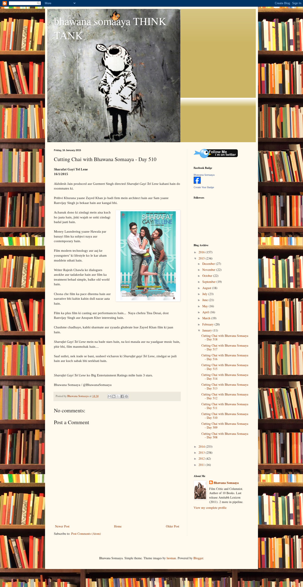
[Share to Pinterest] (126, 396)
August (207, 288)
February (208, 324)
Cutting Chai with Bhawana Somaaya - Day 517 (224, 347)
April (206, 312)
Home (118, 526)
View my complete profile (210, 507)
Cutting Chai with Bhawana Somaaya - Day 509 (224, 425)
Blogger (198, 558)
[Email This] (109, 396)
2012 (202, 458)
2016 (202, 252)
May (205, 306)
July (205, 294)
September (209, 282)
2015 (202, 258)
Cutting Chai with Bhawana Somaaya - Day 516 (224, 357)
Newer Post (62, 526)
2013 (202, 452)
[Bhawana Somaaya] (197, 182)
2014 (202, 446)
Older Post (172, 526)
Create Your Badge (204, 187)
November (209, 270)
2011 (202, 465)
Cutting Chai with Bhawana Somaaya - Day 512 (224, 396)
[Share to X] (118, 396)
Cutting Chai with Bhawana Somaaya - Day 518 (224, 337)
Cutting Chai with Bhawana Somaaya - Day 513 (224, 386)
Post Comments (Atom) (86, 533)
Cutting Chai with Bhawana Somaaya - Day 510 (224, 416)
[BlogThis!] (114, 396)
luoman (171, 558)
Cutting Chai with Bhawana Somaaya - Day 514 (224, 377)
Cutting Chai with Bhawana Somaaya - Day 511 (224, 406)
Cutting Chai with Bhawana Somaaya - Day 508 (224, 435)
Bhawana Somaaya (204, 175)
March (206, 318)
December (209, 264)
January (207, 330)
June (205, 300)
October (207, 276)
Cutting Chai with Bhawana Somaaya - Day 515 (224, 367)
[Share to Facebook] (122, 396)
